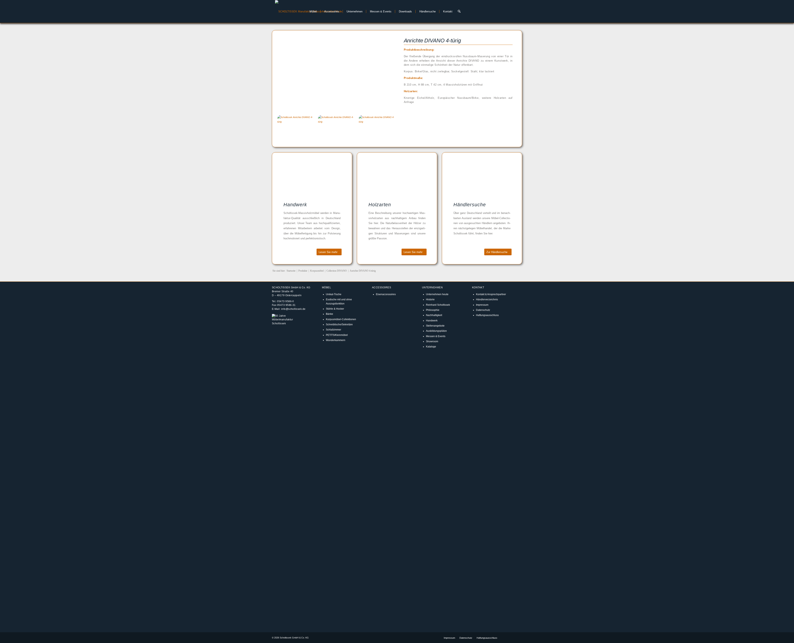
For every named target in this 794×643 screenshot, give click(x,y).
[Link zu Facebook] (506, 638)
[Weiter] (385, 72)
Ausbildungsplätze (436, 330)
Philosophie (432, 310)
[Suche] (459, 11)
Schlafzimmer (333, 329)
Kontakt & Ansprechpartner (491, 294)
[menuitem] (312, 11)
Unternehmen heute (437, 294)
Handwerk (432, 320)
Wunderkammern (335, 340)
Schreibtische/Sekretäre (339, 324)
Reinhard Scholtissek (438, 304)
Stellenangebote (435, 325)
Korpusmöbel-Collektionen (341, 319)
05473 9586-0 (285, 301)
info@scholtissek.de (293, 309)
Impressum (482, 304)
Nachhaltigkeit (434, 315)
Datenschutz (483, 310)
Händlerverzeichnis (487, 299)
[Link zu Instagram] (513, 638)
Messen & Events (435, 336)
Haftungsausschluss (487, 315)
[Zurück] (286, 72)
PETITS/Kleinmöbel (337, 335)
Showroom (432, 341)
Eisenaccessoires (386, 294)
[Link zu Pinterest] (519, 638)
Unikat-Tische (333, 294)
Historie (430, 299)
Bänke (329, 314)
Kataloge (431, 346)
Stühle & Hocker (335, 308)
